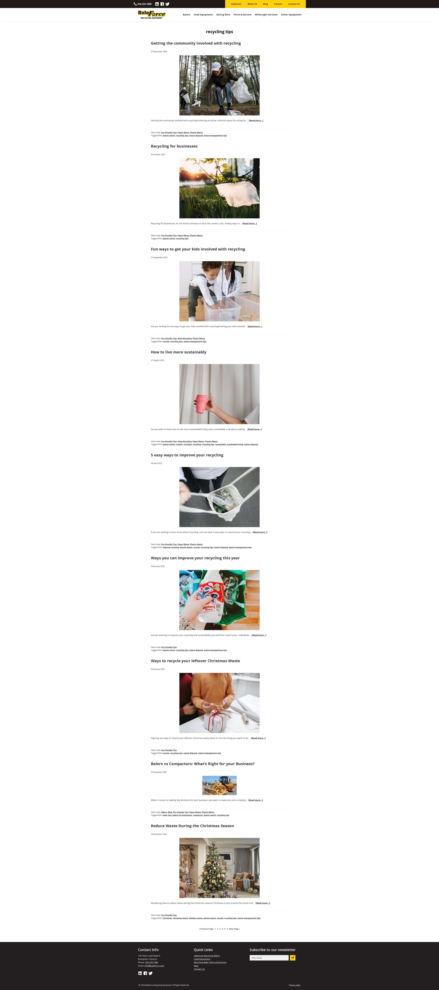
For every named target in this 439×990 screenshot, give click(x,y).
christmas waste (180, 918)
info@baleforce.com (154, 965)
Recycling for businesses (174, 146)
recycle (166, 341)
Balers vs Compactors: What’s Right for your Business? (202, 763)
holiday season (196, 918)
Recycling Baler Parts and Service (210, 962)
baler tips (167, 815)
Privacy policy (294, 985)
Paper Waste (183, 132)
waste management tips (215, 135)
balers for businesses (182, 815)
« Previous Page (206, 929)
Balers (164, 812)
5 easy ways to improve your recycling (187, 455)
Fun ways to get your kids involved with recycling (198, 249)
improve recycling (171, 547)
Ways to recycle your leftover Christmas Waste (195, 660)
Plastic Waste (196, 132)
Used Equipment (202, 959)
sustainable (220, 444)
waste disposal (196, 135)
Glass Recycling (185, 338)
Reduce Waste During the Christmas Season (192, 825)
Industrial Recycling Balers (207, 955)
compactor (198, 815)
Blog (170, 812)
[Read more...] (256, 120)
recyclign (187, 444)
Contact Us (199, 969)
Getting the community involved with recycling (196, 43)
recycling (197, 444)
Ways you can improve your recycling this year (195, 557)
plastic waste (169, 135)
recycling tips (182, 135)
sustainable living (235, 444)
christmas (167, 918)
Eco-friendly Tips (169, 132)
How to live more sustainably (178, 352)
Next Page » (234, 929)
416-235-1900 (144, 3)
